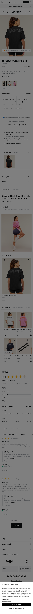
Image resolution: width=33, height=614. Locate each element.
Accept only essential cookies (16, 608)
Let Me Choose (16, 612)
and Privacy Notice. (6, 601)
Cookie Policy (5, 599)
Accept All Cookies (16, 604)
